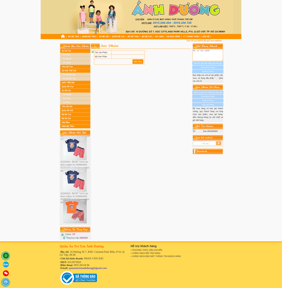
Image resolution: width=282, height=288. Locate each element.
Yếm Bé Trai (67, 67)
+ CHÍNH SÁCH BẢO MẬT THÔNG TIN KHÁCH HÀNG (156, 256)
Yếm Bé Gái (67, 106)
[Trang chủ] (63, 37)
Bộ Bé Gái (147, 36)
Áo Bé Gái (104, 36)
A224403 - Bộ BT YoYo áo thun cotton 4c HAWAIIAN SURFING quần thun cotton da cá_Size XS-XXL (75, 166)
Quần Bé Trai (89, 36)
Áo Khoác (67, 59)
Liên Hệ (205, 36)
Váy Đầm (159, 36)
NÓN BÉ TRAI (68, 126)
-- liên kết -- (205, 144)
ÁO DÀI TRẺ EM (69, 71)
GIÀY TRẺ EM (68, 83)
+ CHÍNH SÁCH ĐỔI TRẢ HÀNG (145, 253)
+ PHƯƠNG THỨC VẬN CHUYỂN (146, 250)
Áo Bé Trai (73, 36)
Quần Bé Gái (118, 36)
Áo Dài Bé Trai (69, 78)
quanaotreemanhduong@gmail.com (88, 268)
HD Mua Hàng (173, 36)
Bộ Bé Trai (133, 36)
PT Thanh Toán (191, 36)
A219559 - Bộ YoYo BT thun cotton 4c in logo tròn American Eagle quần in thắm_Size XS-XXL (75, 198)
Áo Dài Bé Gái (69, 74)
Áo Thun (66, 55)
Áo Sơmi (67, 63)
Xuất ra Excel (208, 100)
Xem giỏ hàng (208, 105)
